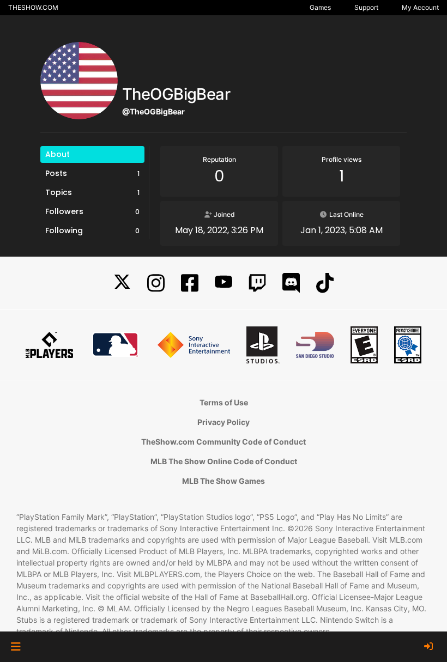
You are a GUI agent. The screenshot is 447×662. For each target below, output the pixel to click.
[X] (122, 283)
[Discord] (291, 283)
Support (366, 7)
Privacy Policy (223, 422)
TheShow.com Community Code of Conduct (223, 441)
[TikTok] (325, 283)
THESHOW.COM (33, 7)
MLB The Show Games (223, 480)
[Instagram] (156, 283)
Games (320, 7)
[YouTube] (223, 283)
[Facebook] (189, 283)
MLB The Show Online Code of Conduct (223, 461)
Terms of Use (224, 402)
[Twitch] (257, 283)
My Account (420, 7)
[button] (15, 647)
